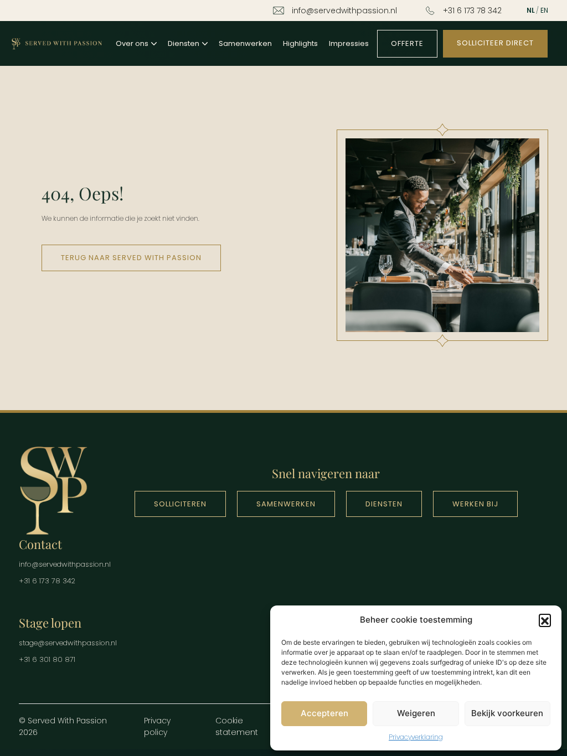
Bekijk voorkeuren (507, 713)
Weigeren (416, 713)
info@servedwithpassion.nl (344, 10)
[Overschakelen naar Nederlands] (531, 10)
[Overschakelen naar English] (544, 10)
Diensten (183, 43)
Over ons (132, 43)
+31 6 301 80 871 (47, 659)
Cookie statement (236, 726)
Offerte (407, 43)
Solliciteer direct (495, 43)
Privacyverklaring (416, 737)
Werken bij (475, 504)
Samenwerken (245, 43)
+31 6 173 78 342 (472, 10)
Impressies (349, 43)
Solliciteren (180, 504)
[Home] (56, 43)
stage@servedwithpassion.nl (68, 643)
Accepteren (324, 713)
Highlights (300, 43)
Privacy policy (157, 726)
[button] (544, 619)
